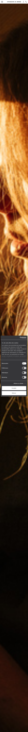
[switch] (24, 368)
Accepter (14, 388)
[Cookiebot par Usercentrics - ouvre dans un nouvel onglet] (20, 338)
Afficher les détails (18, 383)
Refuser (14, 393)
